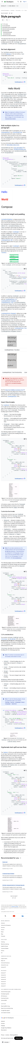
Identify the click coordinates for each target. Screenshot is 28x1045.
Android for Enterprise (6, 925)
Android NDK (4, 1000)
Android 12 (3, 983)
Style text (4, 862)
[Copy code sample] (26, 72)
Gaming (3, 941)
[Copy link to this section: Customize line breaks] (16, 511)
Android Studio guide (5, 991)
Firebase (3, 1025)
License (7, 1034)
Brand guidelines (14, 1034)
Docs (26, 10)
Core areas (11, 6)
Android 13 (3, 981)
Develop (3, 6)
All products (4, 1030)
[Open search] (18, 1)
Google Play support (5, 1010)
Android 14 (3, 979)
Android (3, 923)
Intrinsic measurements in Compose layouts (13, 885)
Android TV (3, 967)
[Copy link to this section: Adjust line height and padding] (2, 216)
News (2, 931)
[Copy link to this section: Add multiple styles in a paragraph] (10, 128)
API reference (4, 996)
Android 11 (3, 986)
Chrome (3, 1023)
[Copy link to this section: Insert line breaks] (16, 402)
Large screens (4, 958)
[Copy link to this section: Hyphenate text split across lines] (2, 749)
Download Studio (4, 998)
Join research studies (5, 1012)
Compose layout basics (10, 118)
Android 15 (3, 977)
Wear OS (3, 960)
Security (3, 927)
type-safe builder (18, 147)
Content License (14, 906)
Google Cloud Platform (6, 1027)
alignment (8, 54)
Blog (2, 934)
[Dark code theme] (24, 72)
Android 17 (3, 973)
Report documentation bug (7, 1008)
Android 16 (3, 975)
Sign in (24, 1)
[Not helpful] (12, 13)
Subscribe (18, 1038)
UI (17, 6)
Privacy (2, 950)
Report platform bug (5, 1006)
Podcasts (3, 936)
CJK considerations (17, 557)
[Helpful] (10, 13)
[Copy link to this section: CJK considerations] (14, 634)
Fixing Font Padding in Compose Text (14, 390)
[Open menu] (2, 1)
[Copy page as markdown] (7, 20)
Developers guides (5, 993)
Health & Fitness (4, 946)
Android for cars (4, 965)
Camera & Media (4, 948)
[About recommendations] (20, 858)
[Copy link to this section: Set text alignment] (16, 49)
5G (1, 952)
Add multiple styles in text (13, 145)
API (11, 299)
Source (2, 929)
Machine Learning (5, 944)
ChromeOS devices (5, 962)
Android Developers (5, 10)
